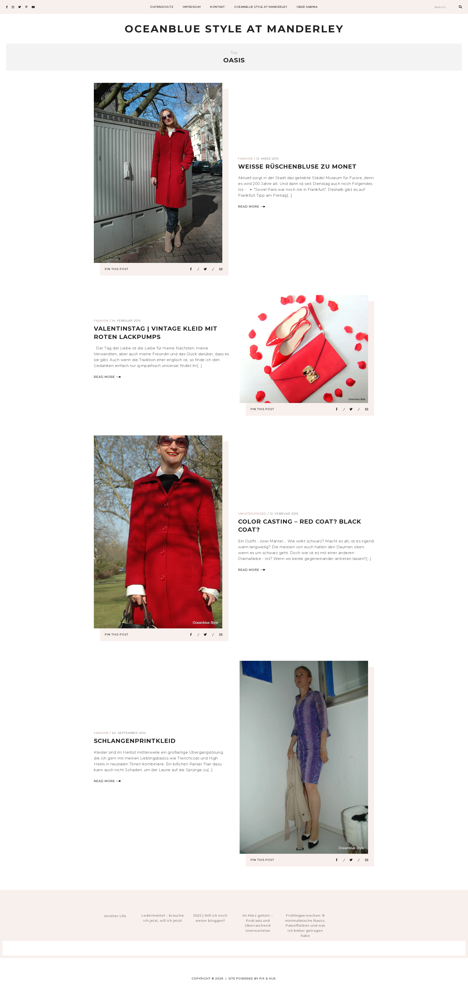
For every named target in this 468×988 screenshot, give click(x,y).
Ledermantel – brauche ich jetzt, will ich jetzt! (163, 917)
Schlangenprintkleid (135, 740)
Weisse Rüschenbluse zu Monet (297, 166)
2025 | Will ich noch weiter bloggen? (210, 917)
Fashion (245, 158)
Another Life (115, 916)
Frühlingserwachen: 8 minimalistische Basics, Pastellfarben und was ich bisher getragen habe (305, 925)
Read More (248, 206)
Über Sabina (307, 7)
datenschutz (162, 7)
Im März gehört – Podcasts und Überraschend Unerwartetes (258, 922)
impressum (192, 7)
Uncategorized (252, 513)
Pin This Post (116, 269)
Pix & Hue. (268, 978)
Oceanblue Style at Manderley (260, 7)
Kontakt (217, 7)
